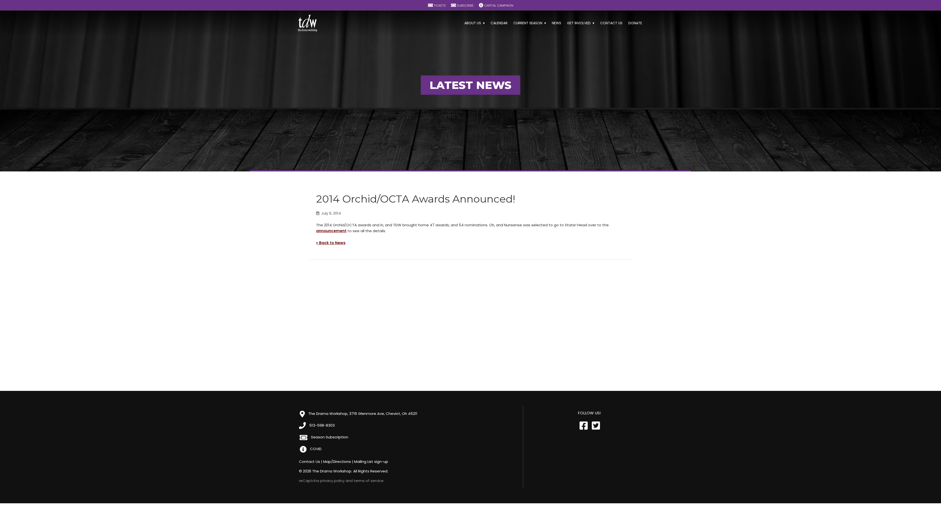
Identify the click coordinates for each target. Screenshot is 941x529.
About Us (472, 23)
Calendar (499, 23)
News (556, 23)
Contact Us (611, 23)
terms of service (369, 480)
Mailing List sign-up (371, 461)
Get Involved (579, 23)
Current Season (527, 23)
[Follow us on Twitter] (595, 425)
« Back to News (331, 242)
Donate (635, 23)
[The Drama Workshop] (307, 23)
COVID (315, 448)
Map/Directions (337, 461)
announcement (331, 230)
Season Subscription (329, 437)
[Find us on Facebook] (583, 425)
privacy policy (332, 480)
